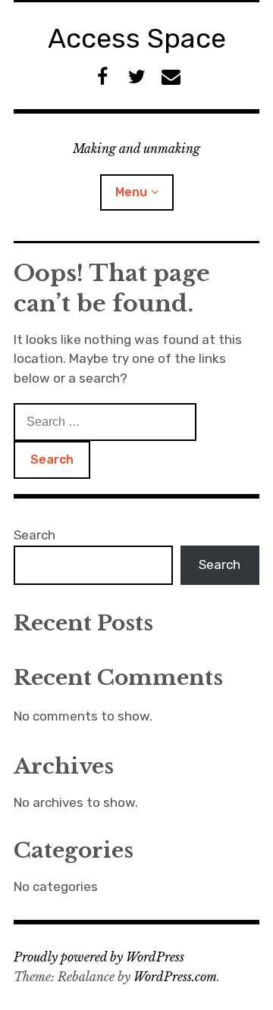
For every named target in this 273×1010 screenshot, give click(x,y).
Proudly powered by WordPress (99, 957)
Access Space (137, 38)
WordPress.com (175, 976)
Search (34, 535)
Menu (131, 192)
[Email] (171, 76)
